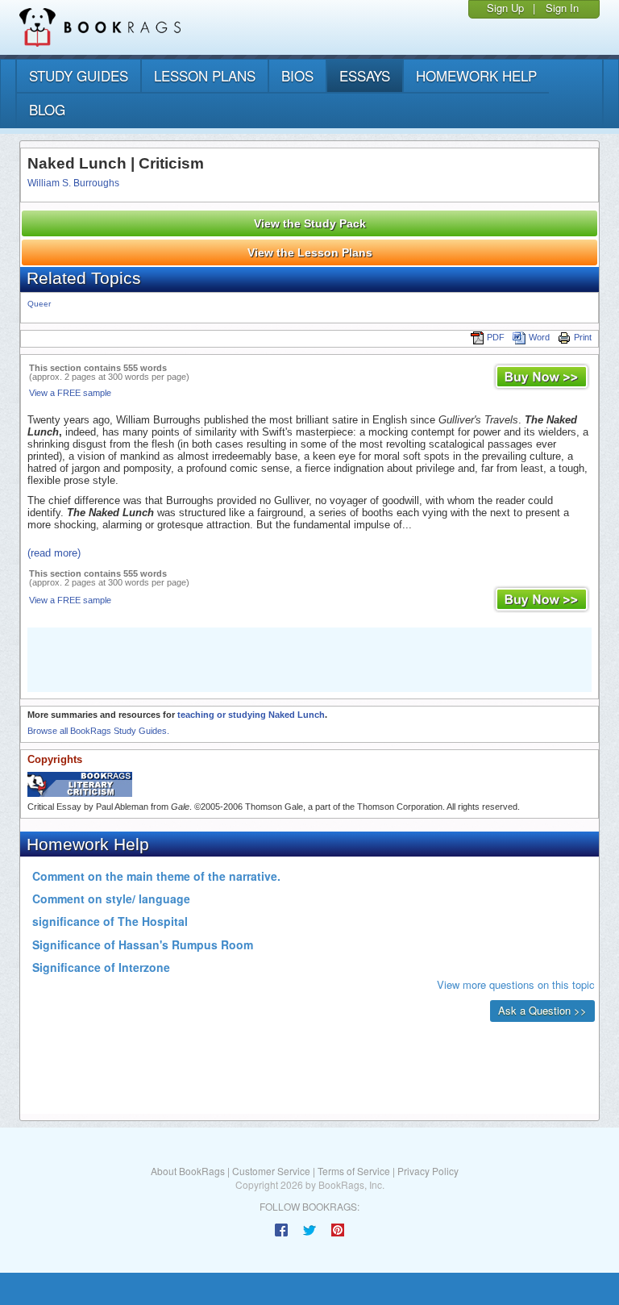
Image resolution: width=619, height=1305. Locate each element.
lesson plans (204, 75)
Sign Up (505, 7)
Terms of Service (354, 1171)
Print (583, 337)
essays (364, 75)
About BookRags (188, 1171)
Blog (47, 109)
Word (539, 337)
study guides (78, 75)
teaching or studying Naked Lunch (251, 714)
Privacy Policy (428, 1171)
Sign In (562, 7)
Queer (39, 303)
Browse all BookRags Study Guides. (98, 731)
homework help (476, 75)
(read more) (54, 553)
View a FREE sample (70, 393)
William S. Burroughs (73, 183)
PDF (496, 337)
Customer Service (271, 1171)
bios (297, 75)
